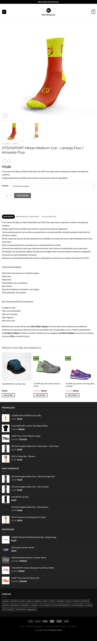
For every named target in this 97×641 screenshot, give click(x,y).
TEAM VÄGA (20, 609)
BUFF (46, 601)
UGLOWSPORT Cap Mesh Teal (14, 384)
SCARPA (89, 605)
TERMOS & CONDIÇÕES (34, 626)
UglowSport (32, 609)
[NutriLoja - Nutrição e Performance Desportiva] (48, 12)
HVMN (76, 601)
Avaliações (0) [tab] (49, 217)
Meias (15, 144)
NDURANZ (15, 605)
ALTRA (21, 601)
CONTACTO (72, 626)
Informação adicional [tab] (27, 217)
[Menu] (4, 12)
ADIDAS (14, 601)
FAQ (22, 626)
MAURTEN (85, 601)
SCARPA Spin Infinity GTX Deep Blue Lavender (80, 384)
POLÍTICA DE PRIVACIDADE (55, 626)
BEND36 (38, 601)
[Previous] (7, 71)
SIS (4, 609)
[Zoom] (5, 115)
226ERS (6, 601)
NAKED (5, 605)
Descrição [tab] (8, 217)
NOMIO (35, 605)
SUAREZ (10, 609)
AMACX (30, 601)
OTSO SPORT (45, 605)
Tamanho (5, 186)
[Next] (90, 71)
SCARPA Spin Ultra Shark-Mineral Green (47, 384)
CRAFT (52, 601)
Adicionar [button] (8, 395)
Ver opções (40, 395)
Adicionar (23, 195)
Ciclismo (6, 144)
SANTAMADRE (77, 605)
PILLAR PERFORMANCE (61, 605)
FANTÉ (68, 601)
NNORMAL (25, 605)
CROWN (60, 601)
